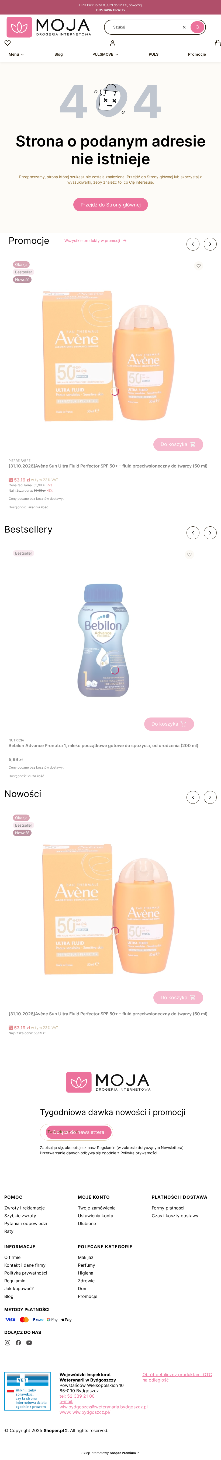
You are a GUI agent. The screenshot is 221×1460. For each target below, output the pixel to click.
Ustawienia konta (95, 1215)
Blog (8, 1296)
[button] (197, 27)
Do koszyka (174, 444)
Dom (83, 1288)
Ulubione (87, 1223)
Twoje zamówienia (97, 1208)
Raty (8, 1231)
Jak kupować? (19, 1288)
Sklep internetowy (108, 1453)
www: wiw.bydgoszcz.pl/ (85, 1412)
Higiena (85, 1273)
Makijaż (86, 1257)
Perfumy (86, 1265)
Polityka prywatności (25, 1273)
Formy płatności (168, 1208)
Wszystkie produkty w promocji (92, 240)
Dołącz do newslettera (78, 1132)
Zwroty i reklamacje (24, 1208)
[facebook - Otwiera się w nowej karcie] (18, 1342)
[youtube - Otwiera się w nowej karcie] (29, 1342)
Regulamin (14, 1280)
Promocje (87, 1296)
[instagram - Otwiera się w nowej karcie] (7, 1342)
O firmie (12, 1257)
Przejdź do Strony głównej (111, 205)
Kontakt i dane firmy (25, 1265)
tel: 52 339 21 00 (77, 1396)
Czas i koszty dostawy (175, 1215)
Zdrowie (86, 1280)
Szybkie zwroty (20, 1215)
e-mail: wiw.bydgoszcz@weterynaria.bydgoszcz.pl (104, 1404)
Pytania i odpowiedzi (25, 1223)
